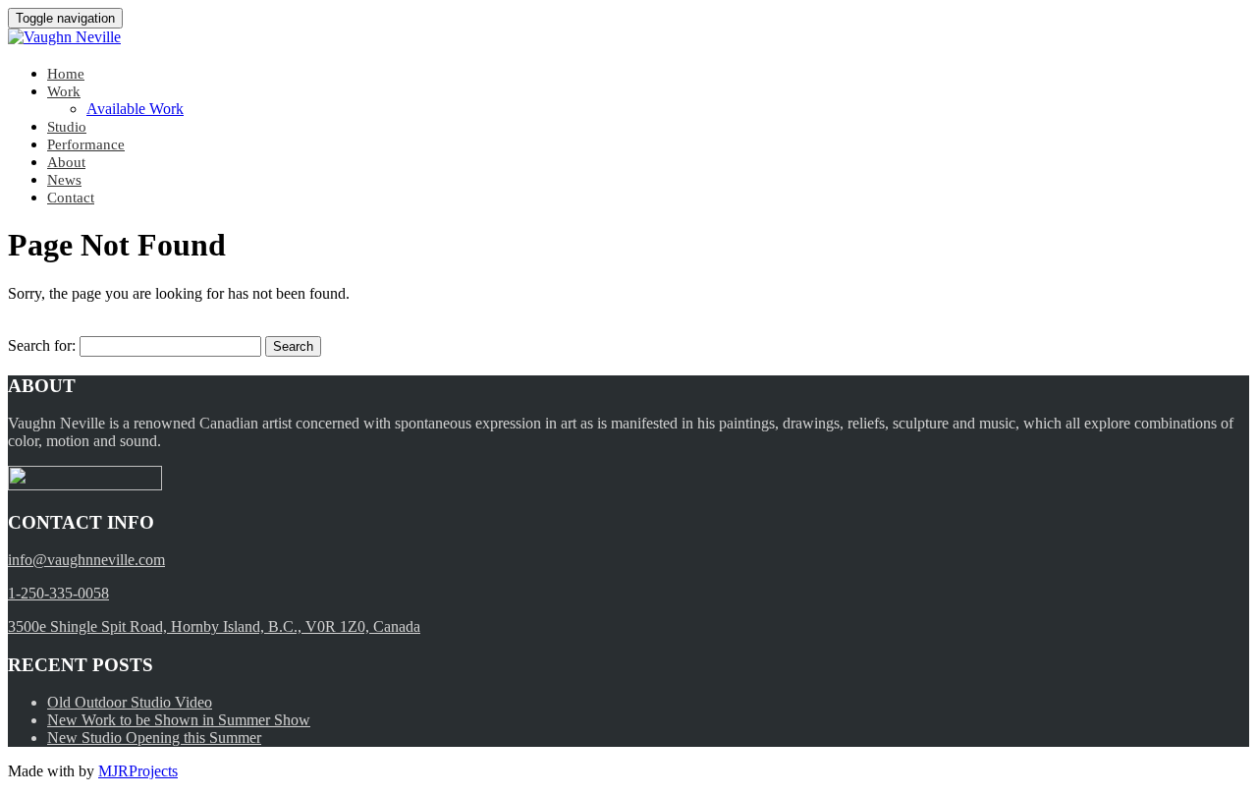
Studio (66, 127)
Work (64, 91)
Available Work (135, 108)
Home (65, 74)
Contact (70, 197)
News (64, 180)
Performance (86, 144)
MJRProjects (138, 771)
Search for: (42, 345)
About (66, 162)
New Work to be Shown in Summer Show (178, 719)
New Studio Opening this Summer (154, 737)
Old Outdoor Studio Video (129, 702)
